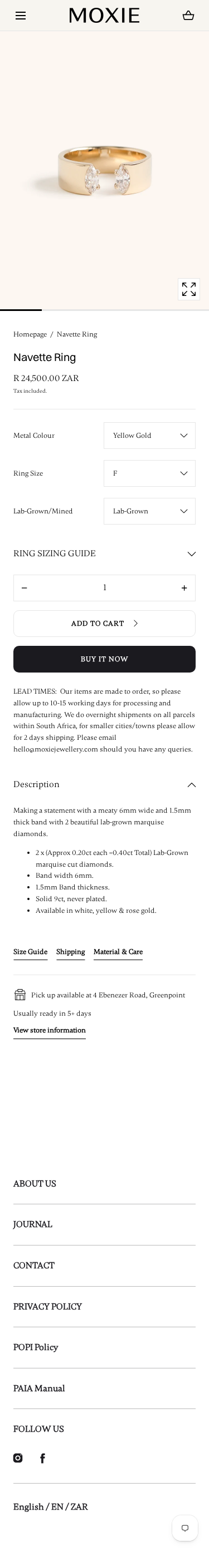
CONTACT (34, 1265)
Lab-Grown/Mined (43, 511)
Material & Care (118, 951)
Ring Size (28, 473)
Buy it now (104, 659)
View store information (49, 1030)
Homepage (30, 334)
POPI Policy (35, 1347)
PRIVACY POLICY (47, 1306)
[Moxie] (104, 15)
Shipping (70, 951)
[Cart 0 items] (189, 15)
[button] (20, 15)
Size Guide (30, 951)
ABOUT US (34, 1183)
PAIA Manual (39, 1388)
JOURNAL (32, 1224)
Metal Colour (34, 435)
